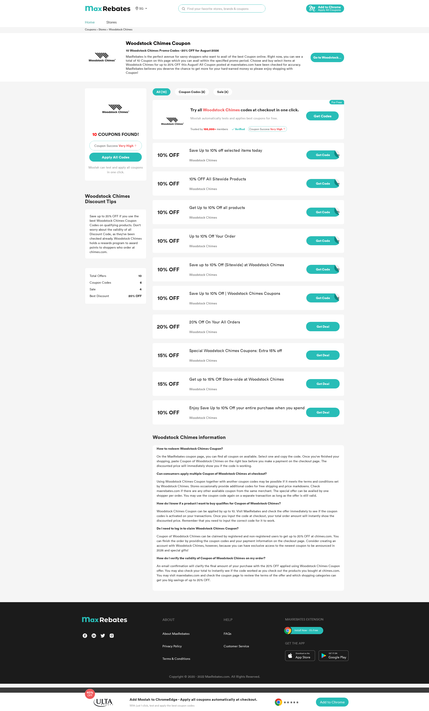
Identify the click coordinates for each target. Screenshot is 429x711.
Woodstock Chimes (120, 29)
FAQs (227, 633)
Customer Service (236, 646)
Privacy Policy (172, 646)
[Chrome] (325, 8)
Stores (102, 29)
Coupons (90, 29)
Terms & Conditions (176, 658)
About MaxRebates (175, 633)
